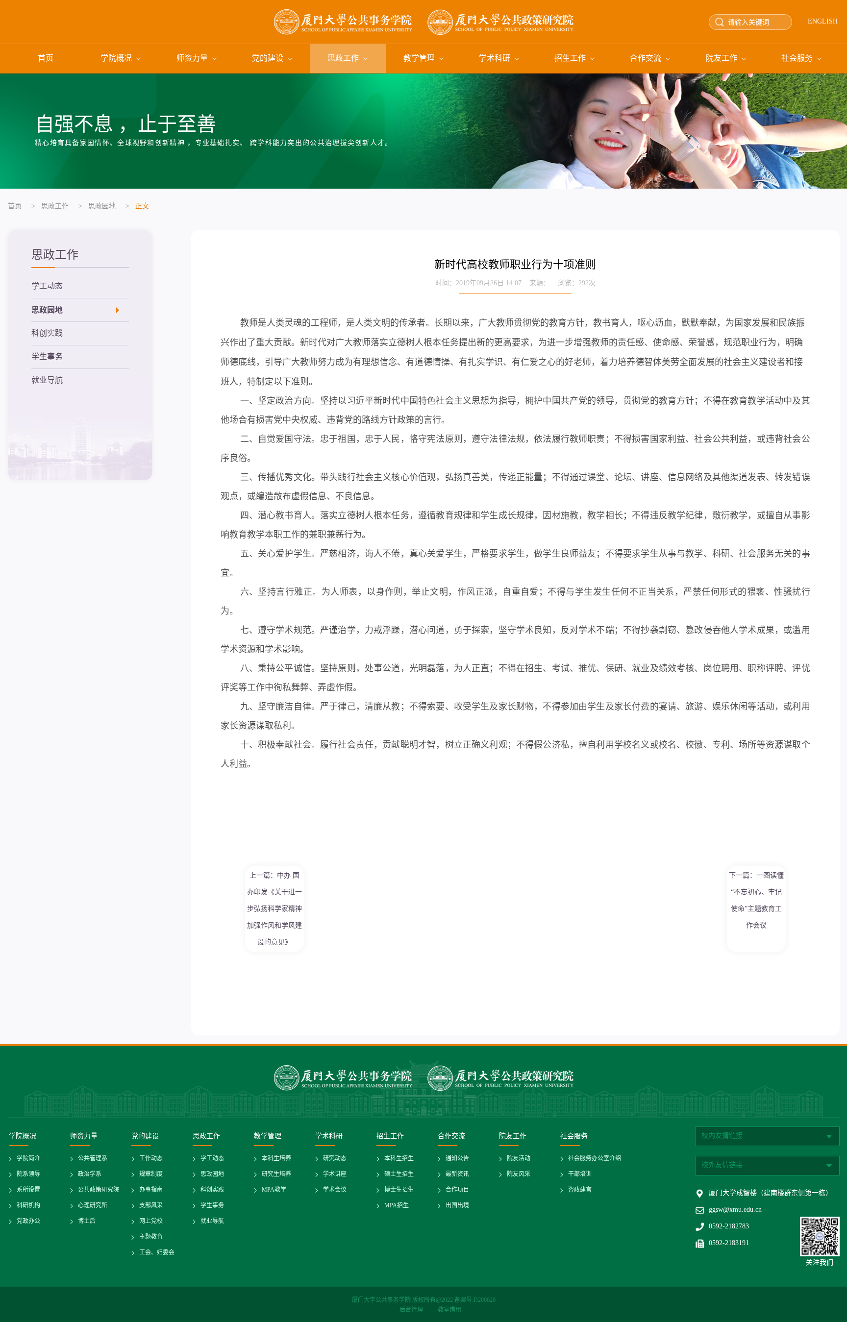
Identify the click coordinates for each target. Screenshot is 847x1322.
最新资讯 (457, 1174)
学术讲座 (335, 1174)
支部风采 (151, 1205)
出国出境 (457, 1205)
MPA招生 (396, 1205)
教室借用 (449, 1310)
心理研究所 (92, 1205)
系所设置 (28, 1190)
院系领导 (28, 1174)
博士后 (87, 1221)
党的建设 (267, 58)
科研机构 (28, 1205)
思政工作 (343, 58)
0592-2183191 (729, 1243)
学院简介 (28, 1158)
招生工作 (570, 58)
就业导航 (47, 380)
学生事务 (47, 357)
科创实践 (47, 333)
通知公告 (457, 1158)
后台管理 (411, 1310)
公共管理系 (92, 1158)
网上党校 (151, 1221)
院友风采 (518, 1174)
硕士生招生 (399, 1174)
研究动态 (335, 1158)
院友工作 (721, 58)
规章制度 (151, 1174)
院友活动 (518, 1158)
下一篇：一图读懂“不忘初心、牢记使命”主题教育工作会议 (756, 900)
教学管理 (419, 58)
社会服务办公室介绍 (594, 1158)
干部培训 (580, 1174)
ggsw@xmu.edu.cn (735, 1210)
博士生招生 (399, 1190)
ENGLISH (823, 21)
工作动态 (151, 1158)
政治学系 (89, 1174)
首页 (45, 58)
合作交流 (645, 58)
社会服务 (797, 58)
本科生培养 (276, 1158)
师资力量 (192, 58)
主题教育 (151, 1237)
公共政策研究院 (98, 1190)
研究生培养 (276, 1174)
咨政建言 (580, 1190)
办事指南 (151, 1190)
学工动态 (47, 286)
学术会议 (335, 1190)
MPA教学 (274, 1190)
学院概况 (116, 58)
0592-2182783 (729, 1226)
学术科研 (494, 58)
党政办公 (28, 1221)
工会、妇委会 (156, 1252)
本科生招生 (399, 1158)
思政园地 (102, 206)
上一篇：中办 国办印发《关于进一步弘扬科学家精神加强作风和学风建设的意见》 (274, 909)
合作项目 (457, 1190)
